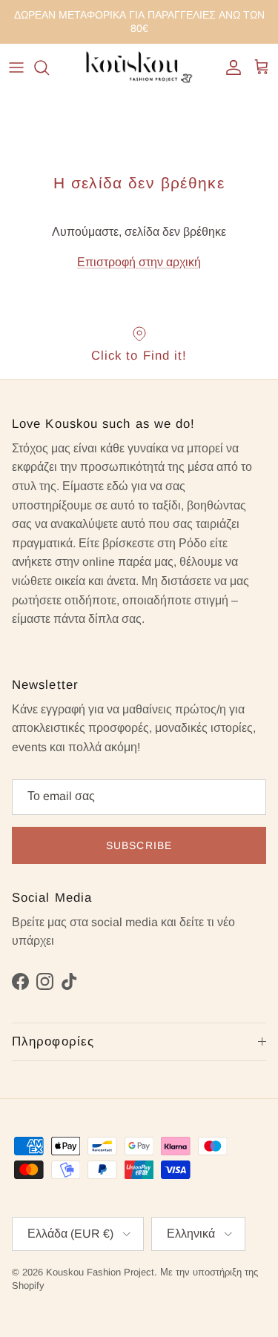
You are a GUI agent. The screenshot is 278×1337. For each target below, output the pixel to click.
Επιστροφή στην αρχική (139, 262)
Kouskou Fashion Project (100, 1272)
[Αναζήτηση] (49, 67)
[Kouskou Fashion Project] (139, 68)
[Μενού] (16, 67)
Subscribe (139, 845)
